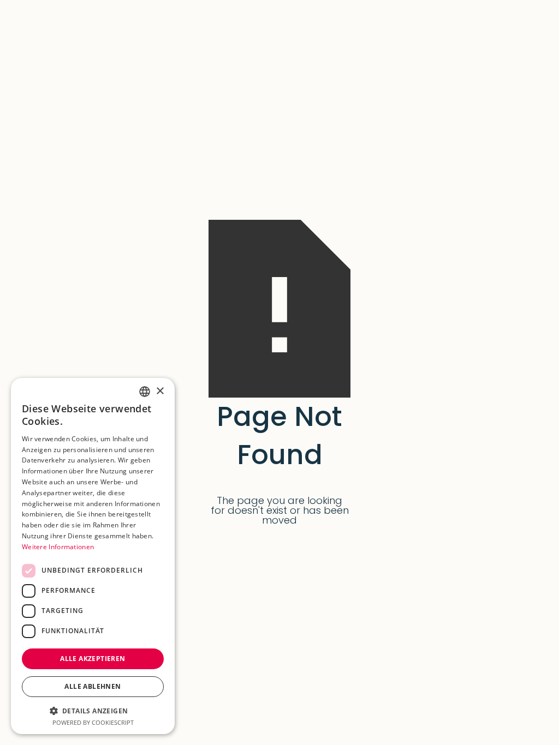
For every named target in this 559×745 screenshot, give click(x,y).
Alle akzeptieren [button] (92, 658)
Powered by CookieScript (93, 722)
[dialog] (93, 556)
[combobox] (144, 391)
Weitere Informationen (58, 546)
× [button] (160, 391)
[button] (93, 710)
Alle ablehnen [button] (92, 686)
